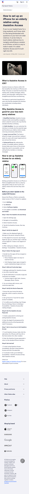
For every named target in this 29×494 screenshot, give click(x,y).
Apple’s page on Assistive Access (11, 361)
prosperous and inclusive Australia (10, 482)
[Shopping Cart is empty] (17, 2)
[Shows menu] (27, 2)
